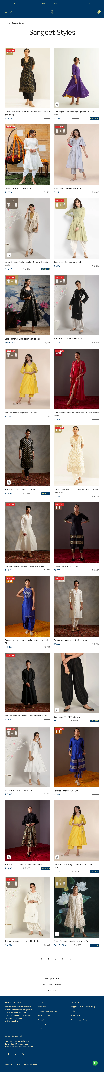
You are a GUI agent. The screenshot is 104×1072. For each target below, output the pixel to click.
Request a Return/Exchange (48, 1011)
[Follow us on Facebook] (8, 1054)
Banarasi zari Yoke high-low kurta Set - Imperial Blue (26, 641)
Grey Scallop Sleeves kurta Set (67, 188)
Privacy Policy (76, 1015)
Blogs (40, 1029)
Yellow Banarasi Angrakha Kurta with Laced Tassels (73, 866)
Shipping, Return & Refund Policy (83, 1007)
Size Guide (42, 1007)
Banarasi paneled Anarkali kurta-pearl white (24, 566)
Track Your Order (44, 1015)
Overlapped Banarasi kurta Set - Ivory (70, 640)
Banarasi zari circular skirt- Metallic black (23, 864)
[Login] (92, 12)
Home (7, 23)
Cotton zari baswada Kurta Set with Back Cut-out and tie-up (27, 113)
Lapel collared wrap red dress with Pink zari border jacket (76, 414)
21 (63, 959)
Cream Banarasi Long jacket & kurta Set (71, 941)
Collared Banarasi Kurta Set (66, 566)
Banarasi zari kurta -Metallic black (20, 489)
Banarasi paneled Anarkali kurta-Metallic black (26, 715)
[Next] (69, 959)
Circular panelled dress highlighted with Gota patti (74, 113)
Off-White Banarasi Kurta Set (18, 188)
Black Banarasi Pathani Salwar (67, 717)
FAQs (73, 1011)
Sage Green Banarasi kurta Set (67, 262)
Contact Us (42, 1024)
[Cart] (97, 12)
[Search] (11, 12)
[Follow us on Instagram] (22, 1054)
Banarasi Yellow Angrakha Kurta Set (21, 412)
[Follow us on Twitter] (15, 1054)
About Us (41, 1020)
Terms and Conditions (79, 1020)
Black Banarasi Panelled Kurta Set (69, 338)
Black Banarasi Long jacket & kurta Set (22, 339)
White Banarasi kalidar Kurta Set (19, 790)
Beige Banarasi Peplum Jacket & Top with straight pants (27, 263)
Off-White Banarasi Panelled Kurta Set (22, 941)
